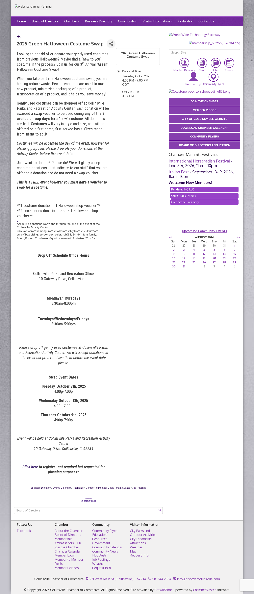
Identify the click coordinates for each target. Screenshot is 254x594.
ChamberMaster (204, 590)
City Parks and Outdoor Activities (143, 533)
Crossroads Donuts (183, 195)
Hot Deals (78, 487)
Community (126, 21)
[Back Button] (18, 37)
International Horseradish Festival (199, 160)
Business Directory (98, 21)
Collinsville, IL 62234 (117, 579)
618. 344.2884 (161, 579)
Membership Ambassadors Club (68, 541)
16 (173, 258)
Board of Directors (45, 21)
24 (184, 262)
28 (224, 262)
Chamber (70, 21)
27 (214, 262)
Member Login (65, 555)
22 (234, 258)
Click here (30, 466)
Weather (98, 564)
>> (238, 237)
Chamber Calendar (67, 551)
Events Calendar (62, 487)
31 (184, 266)
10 (184, 254)
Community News (105, 551)
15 (234, 254)
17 (184, 258)
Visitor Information (156, 21)
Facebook (24, 531)
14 (224, 254)
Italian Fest (179, 171)
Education (99, 535)
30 (173, 266)
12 (204, 254)
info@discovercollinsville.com (198, 579)
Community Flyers (105, 531)
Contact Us (206, 21)
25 (193, 262)
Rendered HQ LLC (182, 189)
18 (194, 258)
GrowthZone (163, 590)
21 (224, 258)
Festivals (184, 21)
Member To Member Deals (100, 487)
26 (204, 262)
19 (204, 258)
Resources (99, 539)
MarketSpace (123, 487)
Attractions (138, 543)
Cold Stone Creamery (185, 202)
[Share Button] (111, 43)
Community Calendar (107, 547)
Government (101, 543)
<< (170, 237)
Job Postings (139, 487)
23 (173, 262)
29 (234, 262)
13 (214, 254)
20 (214, 258)
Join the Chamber (67, 547)
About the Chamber (68, 531)
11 (194, 254)
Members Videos (67, 568)
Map (133, 551)
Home (21, 21)
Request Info (101, 568)
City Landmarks (141, 539)
